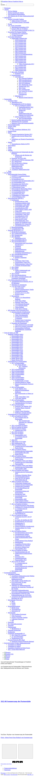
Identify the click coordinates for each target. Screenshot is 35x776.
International (7, 17)
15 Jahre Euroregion (17, 35)
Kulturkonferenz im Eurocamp (23, 521)
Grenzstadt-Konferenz (21, 291)
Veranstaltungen (16, 609)
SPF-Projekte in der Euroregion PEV (18, 310)
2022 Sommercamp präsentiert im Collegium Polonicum (26, 422)
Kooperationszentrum (14, 606)
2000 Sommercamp (20, 59)
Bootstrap (3, 773)
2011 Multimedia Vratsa (25, 85)
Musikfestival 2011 (20, 238)
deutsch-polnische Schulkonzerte (20, 312)
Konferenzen (15, 200)
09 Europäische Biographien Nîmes (21, 188)
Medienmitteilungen (20, 249)
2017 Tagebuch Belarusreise (23, 367)
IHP (12, 620)
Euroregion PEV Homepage (19, 33)
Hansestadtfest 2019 (17, 336)
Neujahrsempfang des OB (22, 552)
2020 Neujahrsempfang (25, 118)
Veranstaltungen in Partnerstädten (17, 361)
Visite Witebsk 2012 (17, 168)
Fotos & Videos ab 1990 (11, 332)
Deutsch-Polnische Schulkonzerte (24, 526)
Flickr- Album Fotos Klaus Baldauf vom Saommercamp (16, 737)
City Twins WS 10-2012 (26, 91)
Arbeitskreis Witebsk (14, 574)
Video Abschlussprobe (21, 315)
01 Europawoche (16, 177)
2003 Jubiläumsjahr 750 (18, 443)
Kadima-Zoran (12, 131)
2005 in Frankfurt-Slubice (18, 449)
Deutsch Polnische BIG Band (16, 640)
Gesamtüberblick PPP (17, 228)
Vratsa (9, 148)
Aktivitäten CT (19, 77)
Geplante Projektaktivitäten (22, 265)
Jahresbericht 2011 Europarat (19, 121)
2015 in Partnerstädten (17, 369)
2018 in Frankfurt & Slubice (16, 13)
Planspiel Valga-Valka (21, 302)
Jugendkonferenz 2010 (21, 216)
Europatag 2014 (19, 556)
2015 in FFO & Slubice (18, 561)
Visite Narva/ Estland (21, 308)
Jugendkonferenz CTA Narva (23, 403)
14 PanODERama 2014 (18, 196)
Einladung (18, 246)
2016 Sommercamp (20, 41)
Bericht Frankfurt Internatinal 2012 (21, 120)
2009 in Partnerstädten (17, 372)
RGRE (13, 603)
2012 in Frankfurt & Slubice (19, 515)
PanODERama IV (20, 513)
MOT (13, 601)
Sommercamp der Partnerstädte (24, 446)
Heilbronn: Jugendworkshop (23, 412)
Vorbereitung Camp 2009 (22, 204)
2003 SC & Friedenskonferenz (23, 54)
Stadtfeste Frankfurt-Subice (15, 334)
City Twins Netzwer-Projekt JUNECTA (22, 30)
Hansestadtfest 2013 (17, 345)
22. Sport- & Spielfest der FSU (24, 520)
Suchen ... (3, 5)
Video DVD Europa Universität (24, 324)
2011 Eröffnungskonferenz (19, 233)
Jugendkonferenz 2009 (21, 208)
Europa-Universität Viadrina (19, 617)
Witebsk (10, 150)
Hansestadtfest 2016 (17, 340)
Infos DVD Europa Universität (24, 326)
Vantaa (10, 147)
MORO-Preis (15, 608)
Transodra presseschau (14, 630)
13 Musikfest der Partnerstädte (20, 195)
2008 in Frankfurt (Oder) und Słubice (22, 465)
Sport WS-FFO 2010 (21, 219)
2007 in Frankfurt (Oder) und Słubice (22, 460)
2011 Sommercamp (20, 67)
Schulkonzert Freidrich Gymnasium (21, 317)
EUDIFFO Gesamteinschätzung (20, 176)
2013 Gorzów (15, 273)
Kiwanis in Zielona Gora (22, 547)
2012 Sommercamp (20, 65)
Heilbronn (11, 128)
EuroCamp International (15, 37)
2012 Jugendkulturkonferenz (19, 254)
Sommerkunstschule (20, 558)
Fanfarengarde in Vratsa (22, 380)
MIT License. (7, 774)
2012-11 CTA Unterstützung (23, 93)
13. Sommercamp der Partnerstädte (21, 509)
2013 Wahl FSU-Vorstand (18, 635)
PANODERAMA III (21, 480)
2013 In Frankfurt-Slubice (18, 531)
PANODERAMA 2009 (22, 206)
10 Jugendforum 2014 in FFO (19, 190)
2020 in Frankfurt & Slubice (23, 116)
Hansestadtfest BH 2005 (22, 452)
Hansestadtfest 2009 (17, 352)
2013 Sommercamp (20, 62)
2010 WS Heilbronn (24, 83)
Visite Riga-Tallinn (20, 300)
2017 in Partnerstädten (17, 363)
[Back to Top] (1, 765)
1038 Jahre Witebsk (20, 398)
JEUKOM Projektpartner (18, 232)
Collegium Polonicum (17, 619)
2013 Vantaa (15, 267)
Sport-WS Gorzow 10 (21, 217)
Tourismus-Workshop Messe (23, 475)
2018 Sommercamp (20, 40)
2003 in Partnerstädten (17, 374)
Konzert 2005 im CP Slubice (19, 29)
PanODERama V (20, 524)
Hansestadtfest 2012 (17, 347)
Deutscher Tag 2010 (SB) (18, 158)
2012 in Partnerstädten (17, 387)
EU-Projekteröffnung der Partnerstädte (22, 488)
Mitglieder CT (19, 96)
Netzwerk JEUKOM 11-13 (15, 230)
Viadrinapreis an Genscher (22, 545)
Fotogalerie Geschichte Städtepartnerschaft (17, 578)
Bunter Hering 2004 (17, 360)
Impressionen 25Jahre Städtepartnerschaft (17, 165)
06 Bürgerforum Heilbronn (19, 185)
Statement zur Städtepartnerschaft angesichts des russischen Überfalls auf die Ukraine (22, 587)
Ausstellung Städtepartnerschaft (20, 169)
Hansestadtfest (19, 464)
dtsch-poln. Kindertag (17, 72)
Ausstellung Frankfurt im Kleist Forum (19, 648)
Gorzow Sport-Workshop (22, 411)
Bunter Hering (19, 448)
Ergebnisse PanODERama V (23, 252)
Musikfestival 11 (16, 628)
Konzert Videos (19, 294)
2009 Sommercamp (20, 69)
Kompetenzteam (16, 75)
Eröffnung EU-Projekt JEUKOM (24, 507)
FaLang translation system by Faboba (6, 763)
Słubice (10, 142)
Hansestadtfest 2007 (17, 355)
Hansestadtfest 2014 (17, 344)
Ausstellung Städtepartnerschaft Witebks (22, 576)
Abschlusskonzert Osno (22, 321)
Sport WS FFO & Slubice (22, 478)
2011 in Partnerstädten (17, 400)
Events (10, 24)
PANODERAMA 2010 (22, 220)
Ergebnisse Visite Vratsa (22, 260)
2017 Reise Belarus (20, 364)
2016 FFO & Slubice (17, 433)
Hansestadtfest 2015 (17, 342)
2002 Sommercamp (20, 56)
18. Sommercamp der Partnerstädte (21, 437)
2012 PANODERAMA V (18, 241)
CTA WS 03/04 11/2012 (18, 286)
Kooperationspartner (10, 572)
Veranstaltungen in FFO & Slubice (21, 104)
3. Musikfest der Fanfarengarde (24, 512)
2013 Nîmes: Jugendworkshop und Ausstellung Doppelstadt (21, 277)
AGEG (13, 604)
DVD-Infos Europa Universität (20, 22)
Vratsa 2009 (18, 211)
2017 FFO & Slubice (17, 432)
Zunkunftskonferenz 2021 (26, 107)
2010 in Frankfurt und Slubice (20, 470)
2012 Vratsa (22, 88)
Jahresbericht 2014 (16, 102)
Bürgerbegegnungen (17, 227)
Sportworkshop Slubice (21, 500)
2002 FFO (14, 440)
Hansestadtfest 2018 (17, 337)
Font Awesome (14, 774)
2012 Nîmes (14, 268)
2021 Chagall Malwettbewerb (16, 649)
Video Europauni (16, 616)
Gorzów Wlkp (12, 126)
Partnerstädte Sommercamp (19, 38)
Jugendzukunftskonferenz (22, 476)
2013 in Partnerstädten (17, 379)
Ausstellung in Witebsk (14, 644)
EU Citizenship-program (15, 624)
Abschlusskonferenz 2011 (22, 225)
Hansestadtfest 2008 (17, 353)
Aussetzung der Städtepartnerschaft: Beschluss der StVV (21, 597)
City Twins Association (14, 25)
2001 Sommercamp (20, 57)
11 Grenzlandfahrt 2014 (18, 192)
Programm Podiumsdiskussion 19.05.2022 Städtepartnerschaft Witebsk (22, 591)
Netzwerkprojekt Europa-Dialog (17, 174)
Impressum (7, 770)
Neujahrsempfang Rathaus (22, 536)
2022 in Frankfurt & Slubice (19, 416)
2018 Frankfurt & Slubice (18, 428)
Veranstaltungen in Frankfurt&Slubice (18, 414)
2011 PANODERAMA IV (19, 240)
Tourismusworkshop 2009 (22, 203)
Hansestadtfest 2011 (17, 348)
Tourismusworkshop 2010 (22, 212)
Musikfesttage (19, 542)
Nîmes (10, 132)
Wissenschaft (11, 612)
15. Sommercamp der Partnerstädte (21, 563)
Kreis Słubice (12, 145)
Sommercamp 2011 (24, 86)
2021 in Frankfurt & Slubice (23, 105)
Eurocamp (11, 622)
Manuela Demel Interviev (26, 97)
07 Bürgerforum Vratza (18, 187)
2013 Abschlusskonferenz (18, 275)
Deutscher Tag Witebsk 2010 (23, 406)
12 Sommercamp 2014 (17, 193)
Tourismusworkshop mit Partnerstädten (22, 491)
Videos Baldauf (19, 307)
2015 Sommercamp (20, 43)
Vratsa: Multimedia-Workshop (23, 401)
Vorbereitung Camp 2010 (22, 214)
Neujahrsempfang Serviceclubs (24, 532)
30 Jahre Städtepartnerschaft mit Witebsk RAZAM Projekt (26, 113)
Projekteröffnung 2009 (21, 201)
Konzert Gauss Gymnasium (23, 320)
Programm (18, 248)
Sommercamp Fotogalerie (22, 486)
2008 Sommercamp (20, 70)
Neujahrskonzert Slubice (22, 534)
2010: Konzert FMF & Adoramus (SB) (22, 160)
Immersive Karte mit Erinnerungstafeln (22, 123)
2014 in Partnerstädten (17, 371)
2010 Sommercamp (20, 46)
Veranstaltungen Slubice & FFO (20, 144)
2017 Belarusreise (16, 161)
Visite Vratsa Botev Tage (22, 396)
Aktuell (6, 9)
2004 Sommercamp (20, 53)
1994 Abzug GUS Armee (18, 441)
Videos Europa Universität (18, 21)
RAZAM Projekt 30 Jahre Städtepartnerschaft (18, 583)
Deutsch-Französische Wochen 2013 (21, 134)
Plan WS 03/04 (19, 288)
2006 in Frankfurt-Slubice (18, 456)
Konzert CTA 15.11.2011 (22, 292)
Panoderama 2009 (20, 494)
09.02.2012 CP (15, 611)
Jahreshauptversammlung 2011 (20, 27)
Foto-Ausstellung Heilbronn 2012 (21, 129)
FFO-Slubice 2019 (16, 571)
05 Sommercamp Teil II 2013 (19, 184)
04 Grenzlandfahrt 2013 (18, 182)
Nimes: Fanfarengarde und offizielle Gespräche (22, 271)
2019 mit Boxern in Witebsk (19, 163)
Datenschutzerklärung (10, 768)
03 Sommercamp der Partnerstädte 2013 (22, 180)
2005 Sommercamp (20, 51)
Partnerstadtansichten (14, 124)
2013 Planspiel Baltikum (26, 78)
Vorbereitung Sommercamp (23, 483)
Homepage (7, 8)
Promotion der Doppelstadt (19, 323)
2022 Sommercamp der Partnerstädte (21, 418)
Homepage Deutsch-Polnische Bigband (22, 641)
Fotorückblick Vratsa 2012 (22, 262)
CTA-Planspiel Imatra (21, 305)
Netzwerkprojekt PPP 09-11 (16, 198)
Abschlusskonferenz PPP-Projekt (24, 505)
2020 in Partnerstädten (17, 377)
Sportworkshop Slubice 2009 (23, 209)
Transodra (11, 625)
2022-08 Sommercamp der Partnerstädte (16, 701)
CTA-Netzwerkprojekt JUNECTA (18, 280)
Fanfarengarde (12, 627)
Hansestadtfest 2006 (17, 356)
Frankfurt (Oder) (12, 100)
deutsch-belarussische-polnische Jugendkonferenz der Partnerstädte (24, 568)
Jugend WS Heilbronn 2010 (23, 222)
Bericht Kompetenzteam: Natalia (24, 289)
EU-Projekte (7, 172)
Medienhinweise (19, 251)
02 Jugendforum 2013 (17, 179)
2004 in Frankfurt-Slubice (18, 444)
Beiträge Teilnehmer (21, 257)
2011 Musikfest (15, 236)
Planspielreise (15, 296)
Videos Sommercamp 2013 (26, 64)
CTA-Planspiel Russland (22, 304)
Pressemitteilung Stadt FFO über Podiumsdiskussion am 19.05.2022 (21, 594)
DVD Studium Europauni (18, 614)
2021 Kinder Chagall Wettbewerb (25, 109)
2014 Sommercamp (20, 45)
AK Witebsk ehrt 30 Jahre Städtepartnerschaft (21, 16)
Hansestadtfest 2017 (17, 339)
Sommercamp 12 (20, 523)
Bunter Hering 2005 (17, 358)
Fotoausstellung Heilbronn (22, 328)
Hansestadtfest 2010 (17, 350)
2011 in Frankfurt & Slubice (19, 504)
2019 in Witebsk (12, 11)
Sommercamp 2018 (20, 430)
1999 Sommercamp (20, 61)
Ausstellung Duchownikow (23, 544)
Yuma (9, 171)
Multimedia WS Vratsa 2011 (23, 224)
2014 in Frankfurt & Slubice (19, 550)
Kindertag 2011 (19, 73)
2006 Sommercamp (20, 49)
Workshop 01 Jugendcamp (19, 284)
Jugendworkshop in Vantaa (22, 382)
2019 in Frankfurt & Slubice (19, 427)
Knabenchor (11, 632)
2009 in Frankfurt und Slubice (20, 481)
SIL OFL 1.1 (30, 774)
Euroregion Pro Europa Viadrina (17, 32)
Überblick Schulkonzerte (22, 313)
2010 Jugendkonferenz (25, 81)
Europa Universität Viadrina (16, 19)
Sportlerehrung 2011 (17, 638)
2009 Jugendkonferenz (25, 80)
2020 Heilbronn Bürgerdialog (16, 14)
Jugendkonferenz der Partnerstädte (21, 496)
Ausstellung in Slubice (14, 646)
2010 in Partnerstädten (17, 404)
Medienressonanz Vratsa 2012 (23, 264)
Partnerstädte (8, 99)
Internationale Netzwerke (15, 600)
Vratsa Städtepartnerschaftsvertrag (24, 502)
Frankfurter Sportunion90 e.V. (16, 633)
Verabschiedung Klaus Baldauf (24, 540)
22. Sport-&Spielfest (17, 636)
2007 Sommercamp (20, 48)
